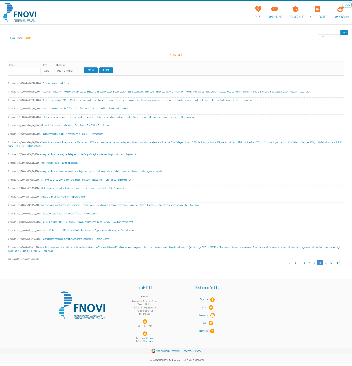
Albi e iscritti (318, 17)
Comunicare (275, 17)
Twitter (204, 307)
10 (314, 262)
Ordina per (60, 65)
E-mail (203, 323)
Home (12, 38)
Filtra (91, 70)
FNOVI (258, 17)
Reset (106, 70)
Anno (45, 65)
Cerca (344, 36)
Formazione (296, 17)
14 (337, 262)
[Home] (20, 13)
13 (331, 262)
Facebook (204, 299)
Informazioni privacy (192, 351)
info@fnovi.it (147, 338)
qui (37, 259)
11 (320, 262)
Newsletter (204, 330)
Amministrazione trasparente (168, 351)
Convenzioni (341, 17)
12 (325, 262)
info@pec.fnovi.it (147, 341)
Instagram (204, 315)
